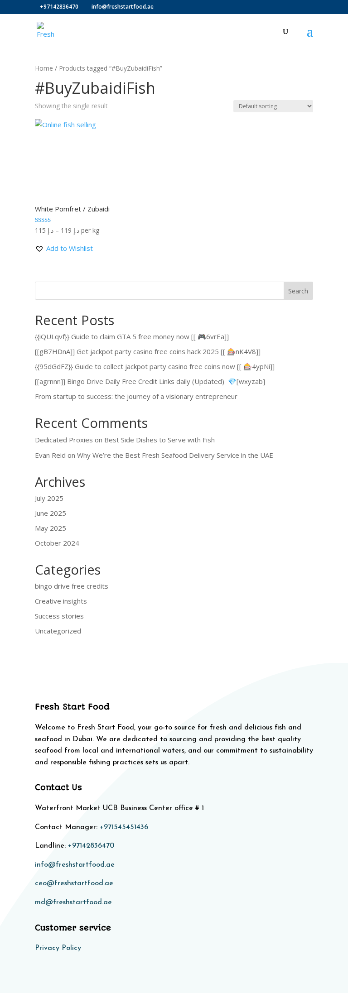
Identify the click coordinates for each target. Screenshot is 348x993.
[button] (64, 248)
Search (298, 291)
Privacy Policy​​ (58, 948)
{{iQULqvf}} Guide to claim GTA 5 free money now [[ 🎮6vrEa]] (132, 336)
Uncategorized (58, 630)
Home (44, 68)
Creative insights (61, 600)
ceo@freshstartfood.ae (74, 883)
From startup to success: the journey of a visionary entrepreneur (136, 396)
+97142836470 (91, 845)
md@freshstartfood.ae (73, 902)
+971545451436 (124, 827)
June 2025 (50, 513)
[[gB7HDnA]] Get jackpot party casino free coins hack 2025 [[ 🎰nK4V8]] (148, 351)
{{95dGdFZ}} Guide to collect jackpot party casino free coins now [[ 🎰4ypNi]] (155, 366)
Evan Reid (50, 455)
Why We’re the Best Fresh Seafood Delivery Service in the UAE (175, 455)
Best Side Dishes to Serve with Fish (159, 439)
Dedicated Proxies (64, 439)
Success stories (59, 615)
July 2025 (49, 498)
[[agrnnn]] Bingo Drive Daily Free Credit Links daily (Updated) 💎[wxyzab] (150, 381)
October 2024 (57, 542)
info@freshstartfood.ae (75, 864)
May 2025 (50, 527)
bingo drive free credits (71, 585)
